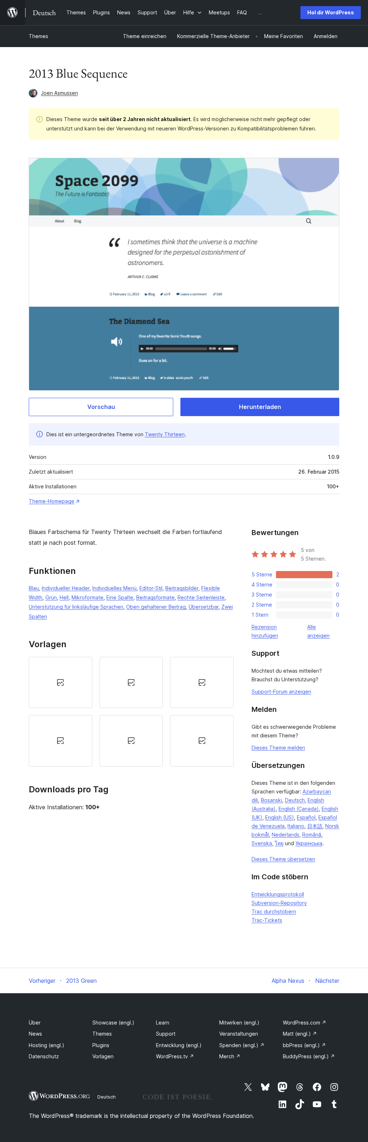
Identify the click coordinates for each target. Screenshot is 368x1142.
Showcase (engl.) (113, 1022)
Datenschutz (44, 1056)
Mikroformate (88, 597)
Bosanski (271, 800)
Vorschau (101, 406)
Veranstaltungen (238, 1034)
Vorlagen (103, 1056)
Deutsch (295, 800)
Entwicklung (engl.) (179, 1045)
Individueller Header (65, 588)
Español (306, 817)
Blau (34, 588)
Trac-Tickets (267, 920)
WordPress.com (304, 1022)
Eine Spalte (119, 597)
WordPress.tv (175, 1056)
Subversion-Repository (279, 903)
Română (311, 835)
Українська (308, 843)
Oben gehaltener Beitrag (156, 607)
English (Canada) (299, 809)
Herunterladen (260, 406)
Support (165, 1034)
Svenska (262, 843)
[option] (60, 682)
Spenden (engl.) (241, 1045)
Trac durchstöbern (274, 911)
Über (35, 1022)
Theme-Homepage (51, 501)
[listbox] (131, 711)
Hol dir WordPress (330, 12)
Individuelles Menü (114, 588)
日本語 (314, 826)
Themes (38, 36)
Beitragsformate (155, 597)
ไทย (279, 843)
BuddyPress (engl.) (309, 1056)
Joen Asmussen (59, 93)
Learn (162, 1022)
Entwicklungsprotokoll (278, 894)
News (35, 1034)
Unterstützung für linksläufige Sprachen (76, 607)
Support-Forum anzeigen (281, 692)
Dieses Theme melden (278, 748)
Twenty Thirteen (165, 434)
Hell (64, 597)
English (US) (279, 817)
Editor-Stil (150, 588)
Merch (229, 1056)
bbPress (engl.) (304, 1045)
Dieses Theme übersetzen (283, 859)
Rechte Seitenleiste (201, 597)
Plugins (100, 1045)
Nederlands (285, 835)
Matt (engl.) (300, 1034)
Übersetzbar (203, 607)
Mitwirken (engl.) (239, 1022)
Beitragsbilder (181, 588)
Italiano (296, 826)
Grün (51, 597)
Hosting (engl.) (46, 1045)
